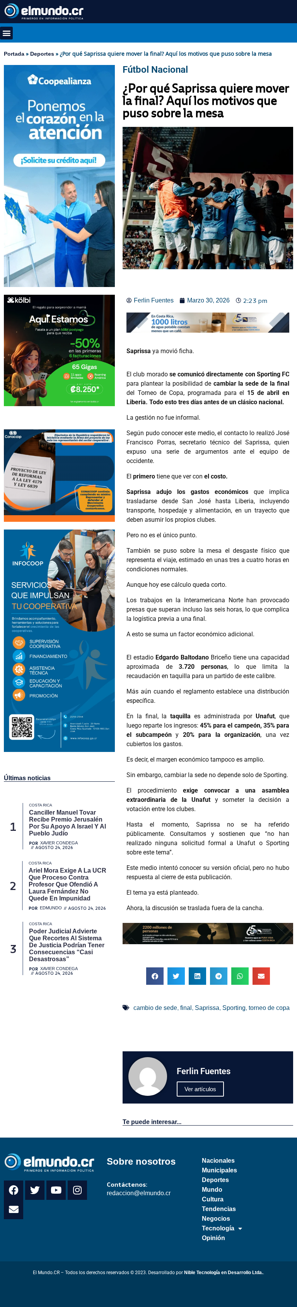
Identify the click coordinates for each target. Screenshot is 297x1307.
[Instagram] (77, 1190)
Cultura (213, 1199)
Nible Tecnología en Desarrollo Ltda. (223, 1272)
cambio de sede (155, 1008)
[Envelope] (13, 1209)
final (186, 1008)
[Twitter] (34, 1190)
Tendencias (219, 1209)
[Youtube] (56, 1190)
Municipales (219, 1170)
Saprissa (207, 1008)
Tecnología (218, 1228)
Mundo (212, 1189)
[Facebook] (13, 1190)
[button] (6, 33)
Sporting (234, 1008)
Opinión (213, 1238)
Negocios (216, 1218)
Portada (14, 54)
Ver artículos (200, 1089)
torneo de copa (269, 1008)
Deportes (42, 54)
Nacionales (218, 1160)
